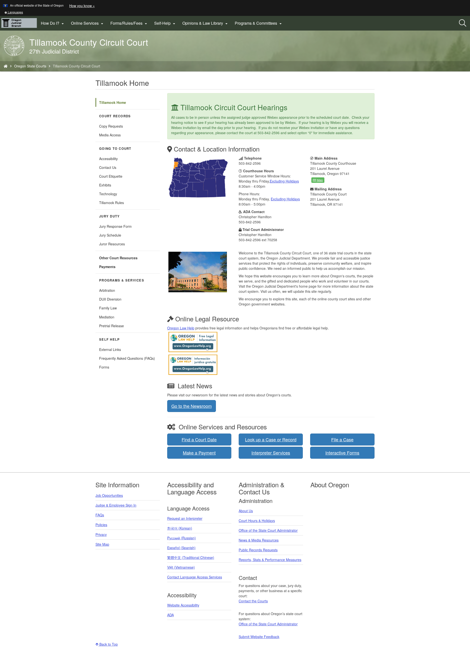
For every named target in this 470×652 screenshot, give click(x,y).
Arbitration (107, 290)
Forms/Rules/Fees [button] (129, 23)
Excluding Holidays (284, 181)
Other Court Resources (118, 257)
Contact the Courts (253, 600)
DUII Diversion (110, 299)
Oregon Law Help (180, 328)
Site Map (102, 544)
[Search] (462, 23)
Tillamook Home (112, 102)
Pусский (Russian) (181, 537)
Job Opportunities (109, 495)
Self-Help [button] (165, 23)
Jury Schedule (110, 235)
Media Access (110, 134)
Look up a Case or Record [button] (270, 439)
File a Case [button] (342, 439)
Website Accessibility (183, 605)
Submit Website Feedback (259, 636)
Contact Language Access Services (194, 577)
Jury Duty (109, 216)
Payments (107, 266)
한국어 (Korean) (179, 528)
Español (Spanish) (181, 547)
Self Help (109, 339)
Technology (108, 193)
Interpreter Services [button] (270, 452)
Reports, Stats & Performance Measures (270, 559)
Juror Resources (112, 243)
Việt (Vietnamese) (181, 567)
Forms (104, 367)
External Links (110, 349)
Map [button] (319, 180)
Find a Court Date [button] (199, 439)
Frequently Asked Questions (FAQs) (127, 358)
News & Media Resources (259, 540)
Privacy (101, 534)
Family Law (108, 307)
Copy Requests (111, 126)
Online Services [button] (88, 23)
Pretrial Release (111, 325)
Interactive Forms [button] (342, 452)
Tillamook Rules (111, 202)
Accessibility (108, 158)
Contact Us (107, 167)
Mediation (106, 317)
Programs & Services (121, 280)
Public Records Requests (258, 549)
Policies (101, 524)
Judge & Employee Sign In (115, 505)
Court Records (115, 116)
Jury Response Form (115, 226)
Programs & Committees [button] (259, 23)
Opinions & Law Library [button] (205, 23)
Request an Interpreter (184, 518)
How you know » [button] (82, 5)
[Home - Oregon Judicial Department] (6, 66)
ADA (170, 614)
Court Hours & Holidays (257, 520)
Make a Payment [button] (199, 452)
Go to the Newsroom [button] (191, 406)
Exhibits (105, 185)
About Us (246, 510)
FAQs (99, 514)
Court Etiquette (110, 176)
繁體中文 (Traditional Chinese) (190, 557)
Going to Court (115, 148)
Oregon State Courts (30, 66)
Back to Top (108, 644)
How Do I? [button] (53, 23)
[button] (13, 12)
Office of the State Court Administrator (268, 530)
